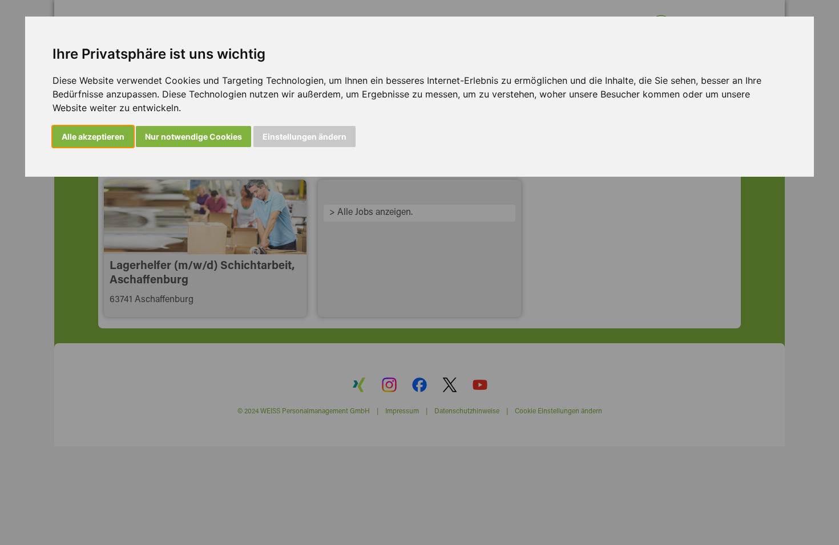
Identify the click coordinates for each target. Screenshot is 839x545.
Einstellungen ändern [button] (304, 136)
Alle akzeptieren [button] (93, 136)
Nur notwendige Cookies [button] (193, 136)
